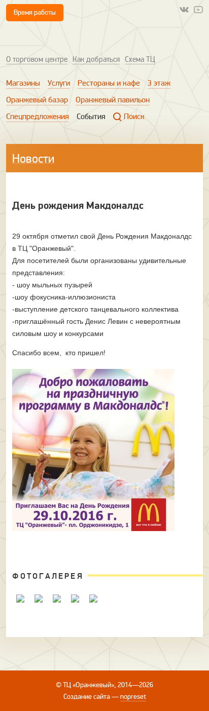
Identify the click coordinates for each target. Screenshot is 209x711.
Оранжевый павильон (113, 100)
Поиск (134, 116)
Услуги (59, 83)
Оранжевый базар (37, 100)
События (91, 116)
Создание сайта (86, 696)
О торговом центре (36, 59)
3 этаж (159, 83)
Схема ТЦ (140, 59)
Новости (33, 159)
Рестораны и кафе (109, 83)
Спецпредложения (37, 116)
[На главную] (49, 37)
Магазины (23, 83)
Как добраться (96, 59)
